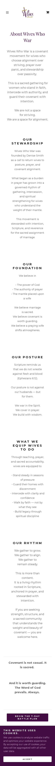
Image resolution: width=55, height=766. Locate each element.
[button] (8, 12)
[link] (27, 12)
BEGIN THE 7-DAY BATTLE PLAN (27, 717)
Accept (27, 759)
